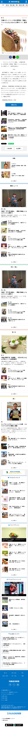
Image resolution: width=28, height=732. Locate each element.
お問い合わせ (4, 696)
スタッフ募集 (4, 700)
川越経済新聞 (13, 2)
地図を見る (14, 105)
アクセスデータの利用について (8, 694)
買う (17, 5)
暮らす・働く (21, 5)
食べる (7, 5)
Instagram (17, 684)
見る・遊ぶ (12, 5)
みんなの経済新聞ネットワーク (14, 714)
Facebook (10, 684)
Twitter (14, 684)
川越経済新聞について (6, 690)
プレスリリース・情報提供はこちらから (10, 692)
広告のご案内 (4, 698)
